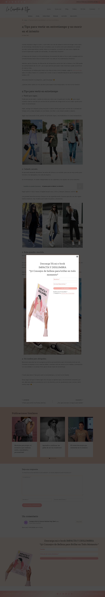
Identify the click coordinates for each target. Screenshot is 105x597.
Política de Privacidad (67, 293)
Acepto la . (64, 293)
